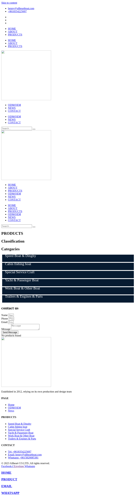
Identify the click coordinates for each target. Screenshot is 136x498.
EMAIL (6, 486)
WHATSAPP (10, 493)
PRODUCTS (15, 34)
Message (6, 329)
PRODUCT (9, 479)
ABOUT (12, 31)
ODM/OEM (14, 105)
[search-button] (34, 129)
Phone (5, 318)
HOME (12, 28)
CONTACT (14, 110)
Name (4, 315)
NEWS (12, 108)
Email (4, 322)
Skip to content (9, 2)
